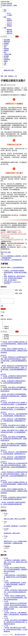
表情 (2, 306)
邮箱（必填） (19, 293)
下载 (5, 63)
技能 (5, 17)
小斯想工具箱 (7, 54)
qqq (5, 523)
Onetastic (6, 57)
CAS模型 (9, 15)
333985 (5, 530)
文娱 (5, 27)
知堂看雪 (6, 548)
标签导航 (9, 3)
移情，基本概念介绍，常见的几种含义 (14, 276)
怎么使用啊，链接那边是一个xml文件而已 (15, 526)
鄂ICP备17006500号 (20, 634)
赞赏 (2, 252)
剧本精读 (6, 43)
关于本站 (3, 3)
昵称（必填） (19, 290)
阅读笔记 (9, 22)
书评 (5, 46)
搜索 (17, 36)
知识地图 (6, 56)
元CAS (9, 13)
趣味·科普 (9, 31)
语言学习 (9, 24)
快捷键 (5, 61)
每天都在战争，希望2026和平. (12, 533)
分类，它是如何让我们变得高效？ (13, 278)
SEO (5, 64)
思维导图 (9, 20)
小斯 (4, 85)
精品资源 (9, 29)
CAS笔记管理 (15, 267)
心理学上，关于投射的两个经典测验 (14, 270)
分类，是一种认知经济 (10, 280)
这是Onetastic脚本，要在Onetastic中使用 (14, 518)
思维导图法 (7, 59)
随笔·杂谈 (9, 33)
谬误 (5, 551)
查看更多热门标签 (9, 70)
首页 (5, 10)
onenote (9, 18)
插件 (5, 52)
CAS (5, 11)
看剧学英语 (7, 41)
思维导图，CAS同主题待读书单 (11, 259)
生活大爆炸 (7, 39)
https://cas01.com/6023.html (14, 230)
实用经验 (9, 26)
